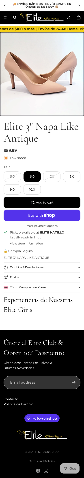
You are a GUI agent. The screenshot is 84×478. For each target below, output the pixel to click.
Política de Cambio (18, 404)
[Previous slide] (5, 5)
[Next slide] (79, 5)
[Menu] (5, 17)
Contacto (11, 399)
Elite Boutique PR (47, 452)
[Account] (69, 17)
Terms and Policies (42, 461)
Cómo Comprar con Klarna (28, 287)
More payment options (42, 225)
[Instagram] (46, 471)
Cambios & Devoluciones (26, 267)
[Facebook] (38, 471)
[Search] (15, 17)
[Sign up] (73, 382)
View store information (26, 243)
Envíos (14, 277)
